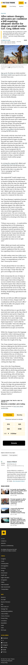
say (14, 101)
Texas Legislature (13, 455)
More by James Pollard (18, 481)
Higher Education (5, 577)
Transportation (4, 589)
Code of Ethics (4, 613)
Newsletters (4, 623)
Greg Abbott (10, 129)
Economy (3, 568)
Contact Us (3, 541)
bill (26, 143)
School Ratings (12, 6)
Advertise (3, 543)
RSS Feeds (3, 630)
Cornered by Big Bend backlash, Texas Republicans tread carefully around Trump (17, 510)
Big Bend (21, 6)
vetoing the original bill (10, 163)
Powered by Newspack (6, 660)
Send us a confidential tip (7, 545)
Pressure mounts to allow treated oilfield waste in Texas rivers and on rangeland (18, 501)
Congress (3, 559)
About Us (3, 597)
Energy (2, 570)
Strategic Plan (4, 609)
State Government (5, 587)
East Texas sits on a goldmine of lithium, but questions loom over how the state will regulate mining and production (18, 520)
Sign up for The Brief (7, 73)
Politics (3, 13)
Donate (21, 2)
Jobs (2, 604)
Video (2, 627)
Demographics (4, 566)
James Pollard (6, 40)
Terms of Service (5, 616)
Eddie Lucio (22, 255)
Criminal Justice (4, 563)
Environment (4, 573)
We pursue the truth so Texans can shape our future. (9, 550)
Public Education (5, 584)
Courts (2, 561)
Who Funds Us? (5, 606)
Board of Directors (5, 602)
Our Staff (3, 599)
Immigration (4, 580)
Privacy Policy (4, 618)
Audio (2, 625)
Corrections (4, 620)
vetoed (21, 147)
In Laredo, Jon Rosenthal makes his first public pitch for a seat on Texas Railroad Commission (18, 491)
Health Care (4, 575)
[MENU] (25, 3)
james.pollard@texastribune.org (16, 465)
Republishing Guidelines (7, 611)
